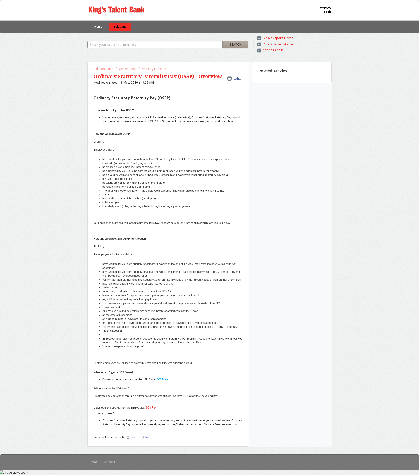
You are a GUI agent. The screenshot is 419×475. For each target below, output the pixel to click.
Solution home (104, 68)
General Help (127, 68)
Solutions (120, 26)
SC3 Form (163, 379)
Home (98, 26)
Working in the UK (154, 68)
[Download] (201, 184)
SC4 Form (151, 407)
